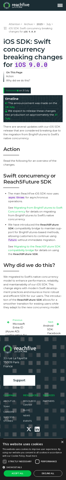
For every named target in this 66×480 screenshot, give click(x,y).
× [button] (62, 442)
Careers (8, 411)
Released (11, 90)
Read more (31, 455)
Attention (14, 24)
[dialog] (33, 459)
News (26, 415)
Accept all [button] (18, 473)
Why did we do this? (18, 80)
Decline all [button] (48, 473)
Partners (48, 401)
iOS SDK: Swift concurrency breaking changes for (30, 30)
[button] (33, 467)
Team (6, 406)
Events (27, 420)
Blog (26, 410)
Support (19, 380)
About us (9, 401)
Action (10, 76)
